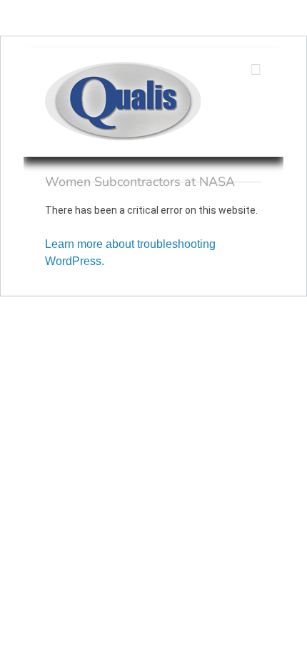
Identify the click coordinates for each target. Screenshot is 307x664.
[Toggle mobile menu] (256, 70)
